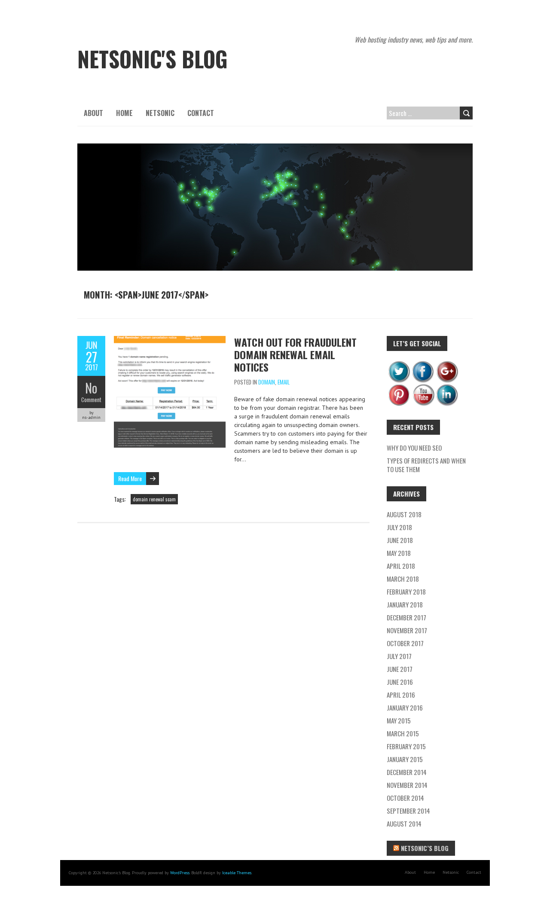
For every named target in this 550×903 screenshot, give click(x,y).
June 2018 (400, 540)
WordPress (179, 873)
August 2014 (404, 823)
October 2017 (405, 643)
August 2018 (404, 514)
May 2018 (399, 553)
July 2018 (399, 527)
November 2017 (407, 630)
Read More (130, 478)
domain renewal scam (154, 499)
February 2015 (406, 746)
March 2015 (403, 733)
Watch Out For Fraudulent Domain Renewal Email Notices (295, 354)
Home (124, 113)
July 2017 (399, 656)
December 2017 (406, 617)
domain (266, 382)
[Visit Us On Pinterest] (399, 387)
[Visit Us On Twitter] (399, 364)
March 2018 (403, 578)
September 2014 (408, 810)
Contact (200, 113)
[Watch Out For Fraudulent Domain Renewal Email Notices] (170, 340)
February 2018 (406, 591)
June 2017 (399, 669)
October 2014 (405, 797)
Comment (91, 399)
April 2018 (401, 565)
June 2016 (400, 681)
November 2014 (407, 785)
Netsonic (160, 113)
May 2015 (399, 720)
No (91, 387)
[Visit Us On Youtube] (423, 387)
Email (284, 382)
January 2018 (405, 604)
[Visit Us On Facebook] (423, 364)
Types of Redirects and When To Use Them (426, 465)
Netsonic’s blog (425, 848)
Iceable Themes (236, 873)
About (93, 113)
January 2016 (405, 707)
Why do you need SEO (414, 447)
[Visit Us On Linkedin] (447, 387)
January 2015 (405, 759)
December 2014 (407, 772)
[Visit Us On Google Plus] (447, 364)
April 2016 (401, 694)
